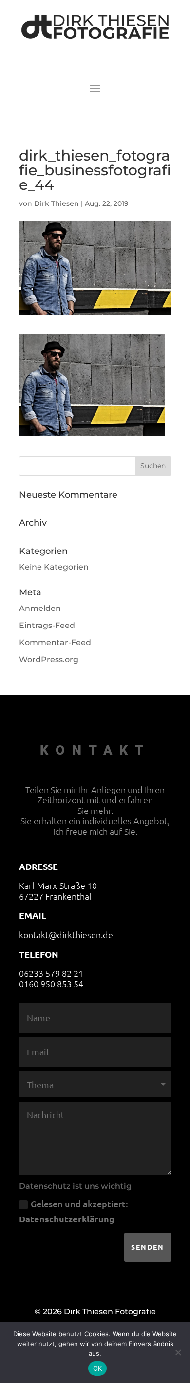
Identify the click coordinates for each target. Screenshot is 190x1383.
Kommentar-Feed (55, 642)
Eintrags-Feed (47, 625)
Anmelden (40, 608)
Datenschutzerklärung (66, 1218)
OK (97, 1368)
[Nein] (178, 1352)
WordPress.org (48, 659)
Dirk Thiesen (56, 203)
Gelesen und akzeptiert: (73, 1211)
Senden (147, 1246)
